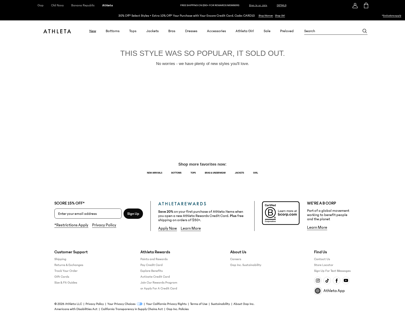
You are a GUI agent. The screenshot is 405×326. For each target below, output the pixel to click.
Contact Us (322, 259)
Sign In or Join (258, 5)
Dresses (191, 31)
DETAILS (281, 5)
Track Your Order (66, 271)
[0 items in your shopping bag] (366, 5)
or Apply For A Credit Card (158, 288)
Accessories (216, 31)
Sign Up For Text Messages (332, 271)
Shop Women (266, 15)
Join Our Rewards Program (158, 282)
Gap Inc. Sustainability (245, 265)
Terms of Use (198, 304)
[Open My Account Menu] (355, 5)
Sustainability (220, 304)
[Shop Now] (202, 15)
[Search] (365, 31)
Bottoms (113, 31)
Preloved (287, 31)
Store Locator (323, 265)
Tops (132, 31)
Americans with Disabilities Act (76, 309)
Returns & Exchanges (68, 265)
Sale (267, 31)
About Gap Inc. (243, 304)
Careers (235, 259)
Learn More (191, 228)
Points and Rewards (154, 259)
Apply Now (167, 228)
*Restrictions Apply (71, 225)
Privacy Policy (104, 225)
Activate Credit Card (155, 277)
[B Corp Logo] (281, 213)
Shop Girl (280, 15)
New (92, 31)
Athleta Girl (245, 31)
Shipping (60, 259)
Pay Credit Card (151, 265)
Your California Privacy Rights (166, 304)
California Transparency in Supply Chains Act (132, 309)
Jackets (152, 31)
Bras (171, 31)
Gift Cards (61, 277)
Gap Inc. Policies (177, 309)
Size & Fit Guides (65, 282)
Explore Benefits (151, 271)
